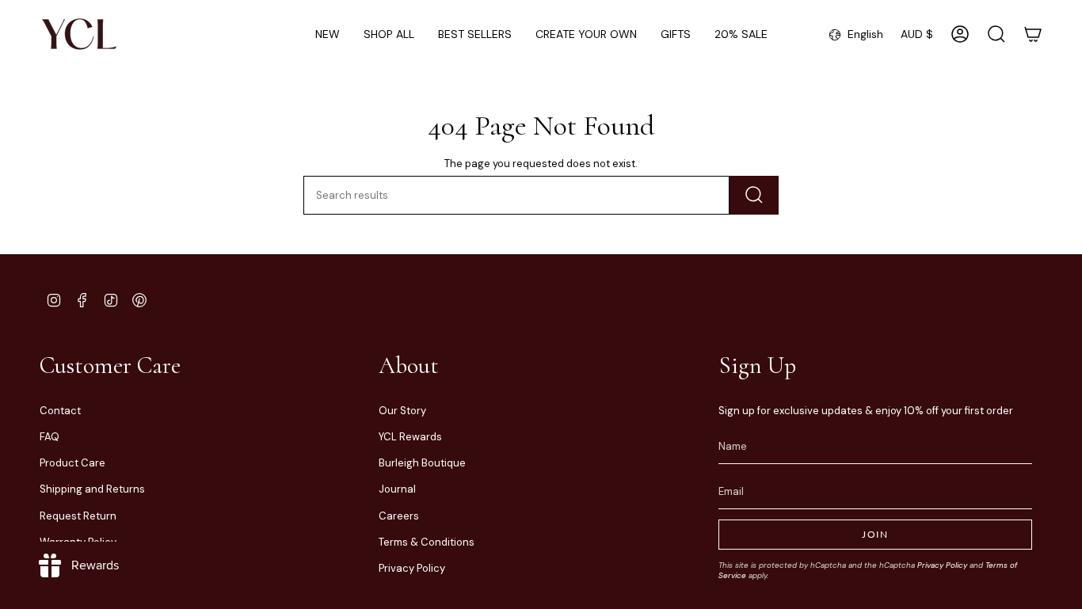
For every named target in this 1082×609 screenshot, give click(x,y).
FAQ (49, 436)
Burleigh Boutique (422, 463)
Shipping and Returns (92, 489)
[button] (389, 34)
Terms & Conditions (426, 542)
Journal (397, 489)
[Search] (754, 195)
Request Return (78, 516)
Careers (399, 516)
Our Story (402, 410)
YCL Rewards (410, 436)
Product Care (72, 463)
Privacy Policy (412, 568)
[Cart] (1033, 34)
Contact (60, 410)
